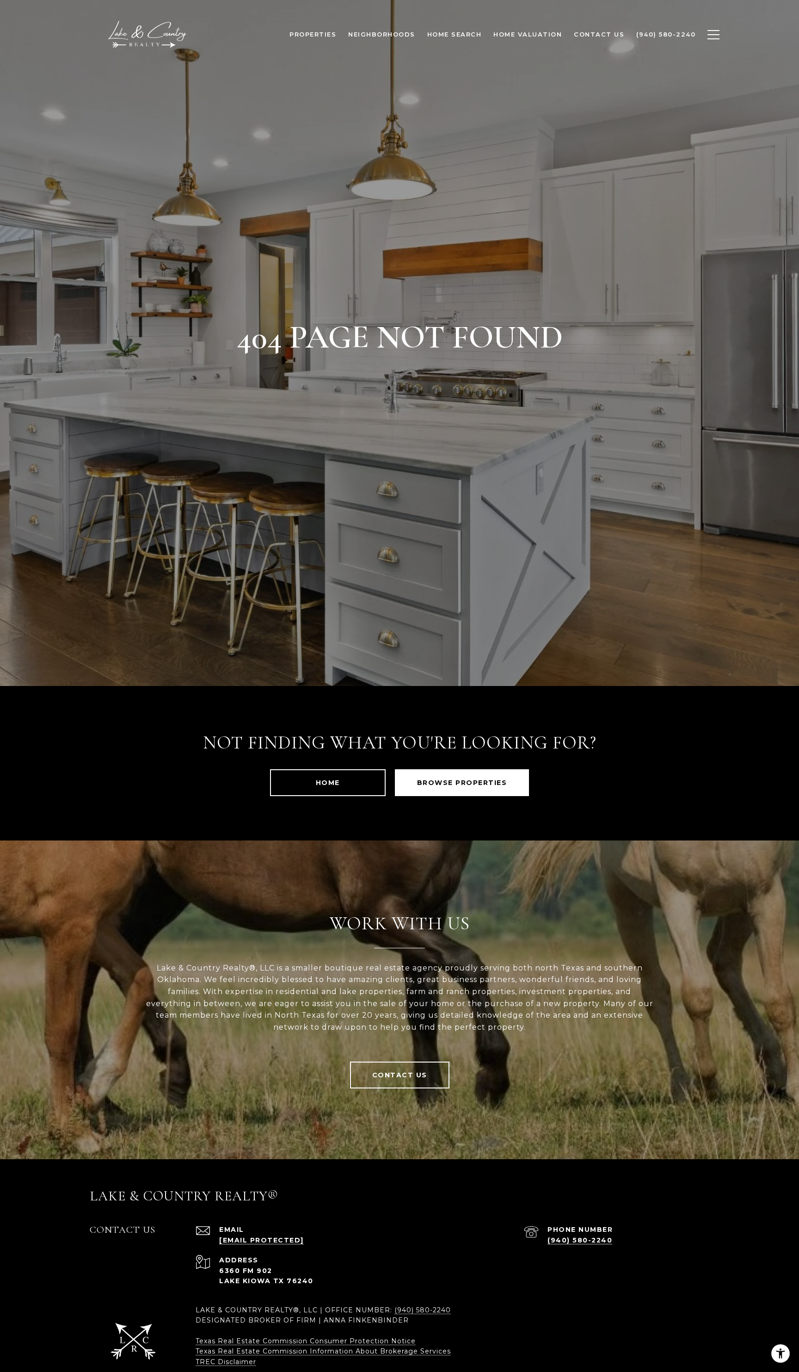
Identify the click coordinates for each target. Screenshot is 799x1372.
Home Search (454, 34)
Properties (312, 34)
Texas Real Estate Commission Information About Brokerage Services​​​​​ (323, 1351)
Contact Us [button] (399, 1075)
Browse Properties (462, 783)
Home (328, 783)
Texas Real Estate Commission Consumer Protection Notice (306, 1341)
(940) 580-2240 (579, 1240)
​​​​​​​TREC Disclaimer (226, 1362)
